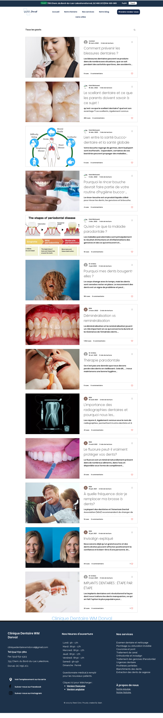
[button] (134, 30)
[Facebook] (10, 686)
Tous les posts (33, 29)
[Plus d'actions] (132, 42)
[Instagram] (10, 693)
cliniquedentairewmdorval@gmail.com (28, 647)
